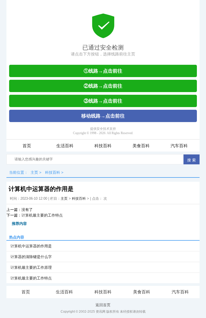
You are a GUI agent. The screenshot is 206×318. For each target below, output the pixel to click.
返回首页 (103, 305)
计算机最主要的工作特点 (42, 215)
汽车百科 (179, 145)
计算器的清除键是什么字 (31, 257)
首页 (27, 145)
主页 (34, 172)
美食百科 (141, 145)
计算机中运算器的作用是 (31, 246)
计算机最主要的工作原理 (31, 267)
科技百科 (103, 145)
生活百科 (64, 145)
